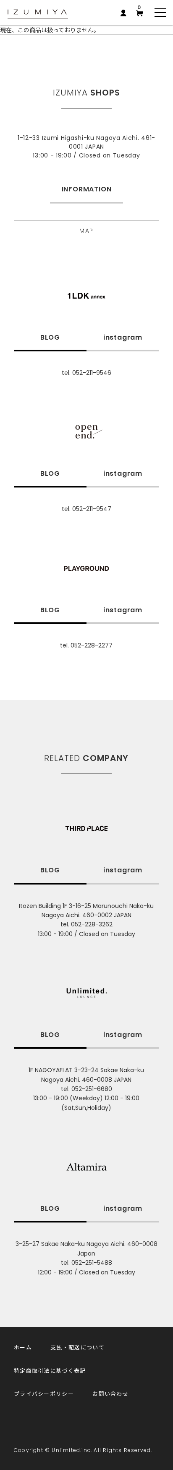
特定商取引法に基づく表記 (50, 1371)
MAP (86, 231)
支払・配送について (77, 1347)
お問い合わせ (110, 1394)
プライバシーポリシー (44, 1394)
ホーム (23, 1347)
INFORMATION (87, 189)
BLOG (50, 337)
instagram (122, 337)
